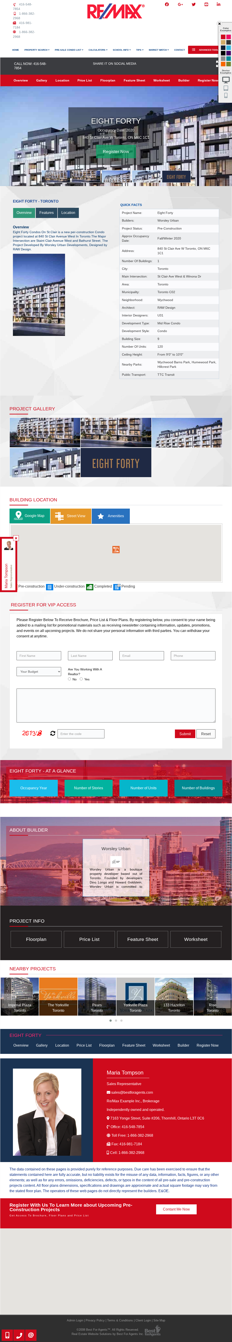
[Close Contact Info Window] (16, 538)
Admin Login (75, 1320)
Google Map (34, 515)
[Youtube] (206, 4)
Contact (179, 50)
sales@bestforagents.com (132, 1092)
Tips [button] (139, 50)
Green (228, 64)
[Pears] (97, 996)
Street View (75, 516)
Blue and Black (228, 58)
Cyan (228, 47)
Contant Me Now (176, 1209)
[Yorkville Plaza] (135, 996)
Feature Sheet (134, 80)
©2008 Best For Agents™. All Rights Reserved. (108, 1329)
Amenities (115, 516)
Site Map (159, 1320)
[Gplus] (180, 4)
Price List (84, 80)
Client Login (143, 1320)
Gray (223, 58)
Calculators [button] (97, 50)
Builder (183, 80)
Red (223, 37)
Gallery (41, 80)
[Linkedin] (218, 4)
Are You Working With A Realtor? (85, 671)
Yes (86, 679)
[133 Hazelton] (174, 996)
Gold (223, 42)
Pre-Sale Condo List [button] (68, 50)
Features (46, 213)
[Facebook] (167, 4)
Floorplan (107, 80)
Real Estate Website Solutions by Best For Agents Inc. (108, 1334)
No (74, 679)
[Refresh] (52, 734)
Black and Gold (228, 42)
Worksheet (161, 80)
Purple (228, 53)
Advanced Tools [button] (209, 50)
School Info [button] (121, 50)
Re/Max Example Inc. (133, 1101)
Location (62, 80)
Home (15, 50)
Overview (21, 80)
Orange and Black (223, 64)
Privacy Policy (95, 1320)
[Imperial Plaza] (20, 996)
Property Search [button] (36, 50)
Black (223, 53)
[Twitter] (194, 4)
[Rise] (213, 996)
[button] (116, 549)
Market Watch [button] (158, 50)
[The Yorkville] (58, 996)
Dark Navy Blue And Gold (223, 47)
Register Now (208, 80)
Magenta (228, 37)
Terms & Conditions (120, 1320)
